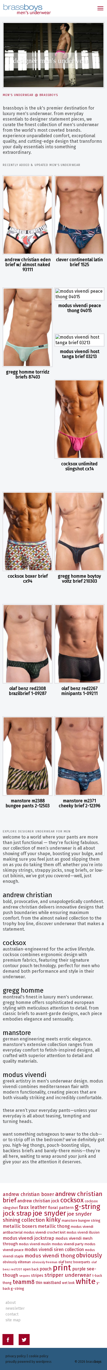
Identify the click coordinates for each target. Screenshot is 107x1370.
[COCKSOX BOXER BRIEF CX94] (27, 531)
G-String (87, 1206)
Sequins (24, 1276)
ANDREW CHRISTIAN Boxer (28, 1194)
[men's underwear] (27, 8)
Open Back (31, 1269)
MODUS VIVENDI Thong (50, 1255)
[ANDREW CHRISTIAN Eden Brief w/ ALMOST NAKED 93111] (27, 215)
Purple (79, 1269)
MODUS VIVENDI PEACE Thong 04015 (79, 308)
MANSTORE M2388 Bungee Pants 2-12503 (27, 803)
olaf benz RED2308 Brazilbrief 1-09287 (28, 691)
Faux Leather (33, 1207)
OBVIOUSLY (89, 1255)
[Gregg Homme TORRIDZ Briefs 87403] (27, 327)
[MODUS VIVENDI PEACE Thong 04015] (79, 294)
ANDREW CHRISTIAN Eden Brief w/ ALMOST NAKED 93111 (28, 264)
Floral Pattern (61, 1207)
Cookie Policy (38, 1356)
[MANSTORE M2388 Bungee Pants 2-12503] (27, 756)
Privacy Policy (15, 1356)
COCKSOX (14, 943)
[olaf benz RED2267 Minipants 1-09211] (79, 643)
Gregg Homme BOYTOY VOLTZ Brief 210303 (79, 579)
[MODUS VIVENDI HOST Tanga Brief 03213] (79, 340)
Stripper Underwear (67, 1275)
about (10, 1302)
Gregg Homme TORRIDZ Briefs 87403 (27, 374)
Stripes (37, 1275)
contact (11, 1314)
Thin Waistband (48, 1282)
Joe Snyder (49, 1213)
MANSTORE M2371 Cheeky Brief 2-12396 (79, 803)
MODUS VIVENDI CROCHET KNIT (45, 1232)
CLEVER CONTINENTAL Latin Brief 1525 (79, 262)
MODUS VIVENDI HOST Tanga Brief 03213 (79, 354)
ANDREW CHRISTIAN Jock (38, 1200)
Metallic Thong (54, 1226)
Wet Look (68, 1283)
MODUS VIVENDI (24, 1075)
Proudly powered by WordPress (28, 1362)
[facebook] (8, 1340)
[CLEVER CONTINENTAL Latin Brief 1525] (79, 215)
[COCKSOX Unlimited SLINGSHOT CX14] (79, 419)
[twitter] (24, 1340)
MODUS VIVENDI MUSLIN (35, 1244)
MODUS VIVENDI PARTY (67, 1244)
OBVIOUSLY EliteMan (17, 1262)
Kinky (53, 1219)
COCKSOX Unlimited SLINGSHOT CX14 (79, 466)
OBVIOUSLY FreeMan (44, 1262)
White (85, 1281)
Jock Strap (17, 1213)
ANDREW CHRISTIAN (27, 895)
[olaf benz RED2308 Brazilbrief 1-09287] (27, 643)
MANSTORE (17, 1033)
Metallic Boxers (20, 1226)
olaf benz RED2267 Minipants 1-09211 (79, 691)
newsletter (15, 1308)
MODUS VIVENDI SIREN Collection (54, 1249)
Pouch (46, 1269)
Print (62, 1268)
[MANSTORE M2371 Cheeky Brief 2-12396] (79, 756)
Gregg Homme (23, 990)
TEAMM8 (24, 1282)
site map (13, 1320)
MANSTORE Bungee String (81, 1220)
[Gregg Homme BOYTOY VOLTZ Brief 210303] (79, 531)
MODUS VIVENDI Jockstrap (28, 1238)
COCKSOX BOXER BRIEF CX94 (28, 579)
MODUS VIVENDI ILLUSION (83, 1232)
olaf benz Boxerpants (74, 1262)
